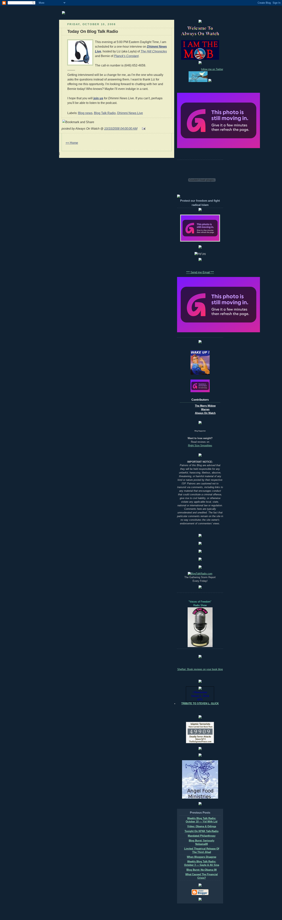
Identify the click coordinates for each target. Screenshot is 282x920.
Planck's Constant (126, 56)
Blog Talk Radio (105, 113)
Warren (205, 409)
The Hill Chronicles (154, 51)
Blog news (85, 113)
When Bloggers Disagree (201, 857)
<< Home (72, 142)
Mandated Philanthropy (201, 836)
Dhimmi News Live (130, 113)
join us (98, 98)
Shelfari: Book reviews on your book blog (200, 669)
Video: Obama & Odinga (201, 826)
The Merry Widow (205, 405)
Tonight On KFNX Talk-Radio (202, 831)
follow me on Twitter (212, 69)
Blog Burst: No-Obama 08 (201, 870)
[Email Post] (143, 128)
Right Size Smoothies (200, 445)
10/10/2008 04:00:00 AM (120, 128)
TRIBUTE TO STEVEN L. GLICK (200, 703)
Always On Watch (205, 413)
